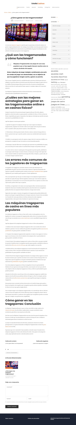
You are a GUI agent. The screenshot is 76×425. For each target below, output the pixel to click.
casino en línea (64, 84)
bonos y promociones (55, 84)
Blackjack (62, 82)
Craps (69, 89)
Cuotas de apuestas (64, 91)
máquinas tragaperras (16, 45)
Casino (28, 7)
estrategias (63, 94)
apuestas (54, 71)
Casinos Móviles (60, 87)
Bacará (66, 79)
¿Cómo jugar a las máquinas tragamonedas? (10, 372)
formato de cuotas (54, 97)
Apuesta (34, 7)
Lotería (63, 107)
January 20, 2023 (29, 20)
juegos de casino (58, 101)
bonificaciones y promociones (20, 278)
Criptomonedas (55, 91)
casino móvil (58, 86)
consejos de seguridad (55, 89)
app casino (60, 68)
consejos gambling (64, 89)
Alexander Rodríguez (19, 20)
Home (5, 12)
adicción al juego (54, 68)
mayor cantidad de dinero (37, 171)
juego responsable (55, 99)
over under (53, 110)
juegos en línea (58, 104)
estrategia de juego (55, 94)
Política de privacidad (33, 418)
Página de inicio (20, 7)
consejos (65, 87)
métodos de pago (65, 108)
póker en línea (62, 110)
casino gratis (53, 86)
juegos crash (62, 99)
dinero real (53, 92)
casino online (64, 86)
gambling (66, 97)
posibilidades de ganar (17, 261)
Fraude (59, 97)
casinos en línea (53, 87)
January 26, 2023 (9, 377)
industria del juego (9, 310)
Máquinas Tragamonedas (12, 352)
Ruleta (67, 110)
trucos (52, 112)
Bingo (58, 82)
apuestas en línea (57, 79)
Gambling (40, 7)
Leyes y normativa (56, 107)
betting (54, 82)
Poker (57, 110)
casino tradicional (25, 218)
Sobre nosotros (55, 7)
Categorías (47, 7)
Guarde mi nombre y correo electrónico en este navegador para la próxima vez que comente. (26, 402)
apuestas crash (57, 74)
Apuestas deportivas (59, 77)
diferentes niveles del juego (18, 245)
